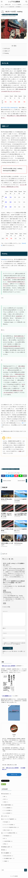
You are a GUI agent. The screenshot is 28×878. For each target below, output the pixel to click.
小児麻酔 (6, 861)
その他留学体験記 (8, 804)
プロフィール (14, 774)
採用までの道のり (14, 14)
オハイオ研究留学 (7, 813)
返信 (4, 579)
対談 (5, 849)
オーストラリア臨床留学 (9, 819)
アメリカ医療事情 (7, 807)
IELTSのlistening (7, 592)
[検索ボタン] (26, 1)
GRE (5, 796)
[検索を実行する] (25, 870)
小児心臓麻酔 (7, 852)
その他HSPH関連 (7, 841)
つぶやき (6, 816)
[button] (3, 476)
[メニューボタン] (1, 1)
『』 (8, 665)
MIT (5, 838)
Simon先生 (3, 259)
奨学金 (5, 843)
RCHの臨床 (6, 821)
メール (4, 633)
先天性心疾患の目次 (8, 855)
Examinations (7, 793)
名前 (4, 628)
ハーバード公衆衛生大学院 (10, 833)
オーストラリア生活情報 (9, 824)
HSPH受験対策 (5, 14)
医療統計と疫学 (7, 846)
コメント (5, 611)
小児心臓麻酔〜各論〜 (8, 858)
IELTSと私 (7, 48)
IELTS (10, 14)
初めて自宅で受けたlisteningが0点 (9, 107)
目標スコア (7, 51)
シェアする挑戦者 (14, 1)
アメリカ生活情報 (7, 810)
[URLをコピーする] (25, 476)
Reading (6, 53)
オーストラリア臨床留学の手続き (11, 827)
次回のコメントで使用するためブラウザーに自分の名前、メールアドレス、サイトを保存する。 (14, 643)
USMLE (5, 802)
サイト (4, 638)
